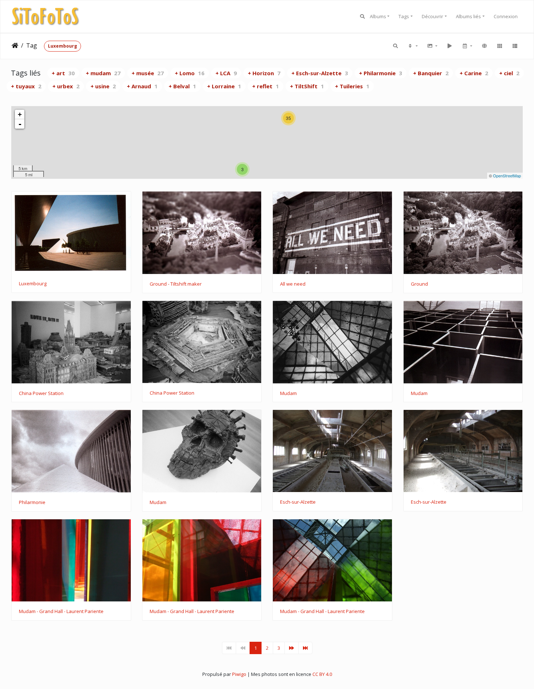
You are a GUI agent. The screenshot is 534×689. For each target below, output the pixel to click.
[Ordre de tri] (412, 46)
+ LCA (226, 73)
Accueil (15, 45)
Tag (31, 45)
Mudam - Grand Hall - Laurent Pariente (61, 612)
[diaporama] (449, 46)
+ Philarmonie (380, 73)
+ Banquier (431, 73)
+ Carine (474, 73)
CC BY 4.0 (322, 674)
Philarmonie (32, 502)
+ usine (103, 86)
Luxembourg (62, 46)
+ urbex (66, 86)
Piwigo (239, 674)
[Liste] (514, 46)
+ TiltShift (307, 86)
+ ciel (509, 73)
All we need (293, 284)
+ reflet (265, 86)
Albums (378, 16)
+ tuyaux (26, 86)
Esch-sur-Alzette (298, 502)
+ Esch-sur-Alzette (319, 73)
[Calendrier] (467, 46)
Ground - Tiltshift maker (176, 284)
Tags (404, 16)
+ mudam (103, 73)
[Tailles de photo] (432, 46)
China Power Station (41, 393)
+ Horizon (264, 73)
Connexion (506, 16)
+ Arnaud (142, 86)
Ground (419, 284)
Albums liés (468, 16)
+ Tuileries (352, 86)
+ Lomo (190, 73)
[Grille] (499, 46)
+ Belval (182, 86)
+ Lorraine (224, 86)
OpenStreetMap (507, 175)
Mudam (288, 393)
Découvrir (432, 16)
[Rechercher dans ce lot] (396, 46)
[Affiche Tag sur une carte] (484, 46)
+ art (63, 73)
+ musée (148, 73)
